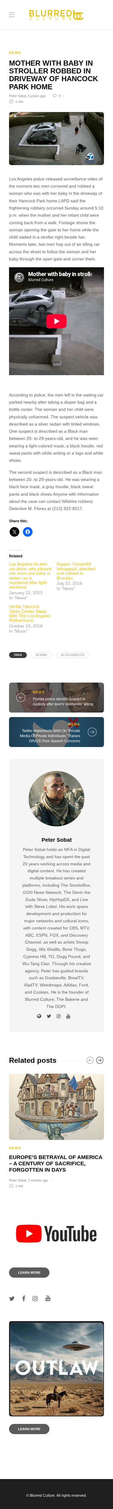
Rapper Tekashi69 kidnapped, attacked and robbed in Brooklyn (76, 571)
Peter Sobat (17, 96)
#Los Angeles (73, 655)
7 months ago (38, 1180)
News (15, 53)
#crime (41, 655)
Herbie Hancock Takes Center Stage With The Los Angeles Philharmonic (30, 613)
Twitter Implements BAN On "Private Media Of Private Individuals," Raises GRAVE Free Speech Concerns (50, 736)
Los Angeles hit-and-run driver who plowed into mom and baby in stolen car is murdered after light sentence (30, 575)
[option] (56, 1130)
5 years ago (37, 96)
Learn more (29, 1272)
